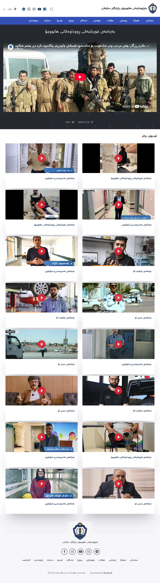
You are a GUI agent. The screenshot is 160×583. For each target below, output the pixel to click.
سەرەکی (150, 20)
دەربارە (47, 20)
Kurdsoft (107, 572)
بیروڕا (71, 20)
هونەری (97, 20)
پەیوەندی (33, 20)
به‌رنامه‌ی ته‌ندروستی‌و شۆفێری (60, 178)
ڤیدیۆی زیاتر (149, 136)
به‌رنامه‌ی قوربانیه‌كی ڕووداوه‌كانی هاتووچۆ (131, 178)
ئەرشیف (26, 560)
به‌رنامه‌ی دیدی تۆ (143, 318)
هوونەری (90, 560)
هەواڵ (136, 20)
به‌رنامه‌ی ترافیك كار (142, 271)
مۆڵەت (110, 20)
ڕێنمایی (123, 20)
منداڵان (83, 20)
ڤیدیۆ (59, 20)
